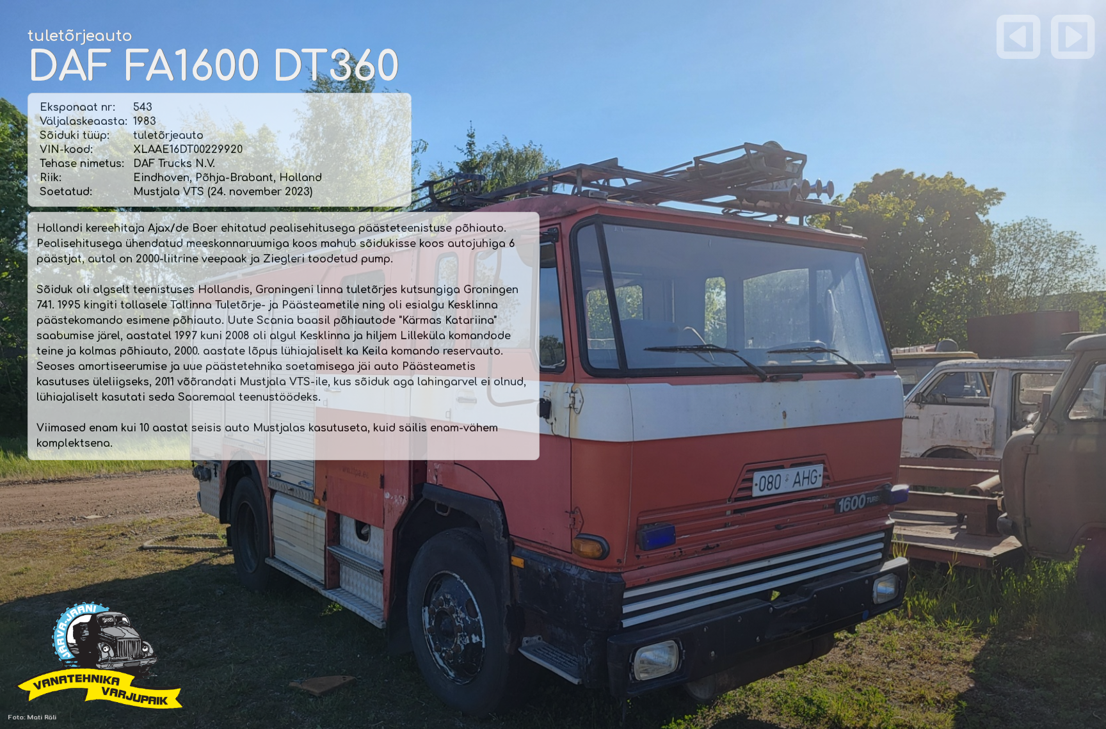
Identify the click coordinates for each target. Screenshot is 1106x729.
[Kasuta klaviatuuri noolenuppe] (1019, 36)
